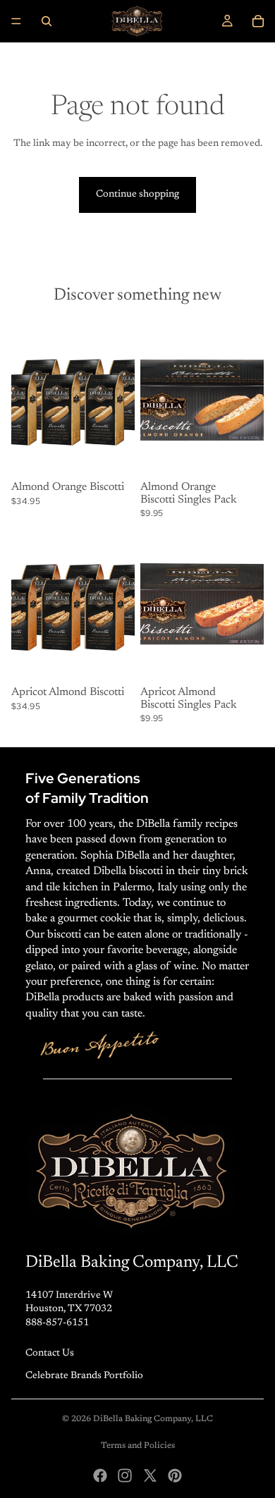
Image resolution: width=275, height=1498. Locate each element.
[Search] (46, 21)
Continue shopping (137, 194)
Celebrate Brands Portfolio (84, 1376)
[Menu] (16, 21)
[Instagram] (124, 1475)
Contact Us (49, 1353)
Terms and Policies (138, 1446)
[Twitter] (150, 1475)
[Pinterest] (174, 1475)
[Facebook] (100, 1475)
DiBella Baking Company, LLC (153, 1419)
